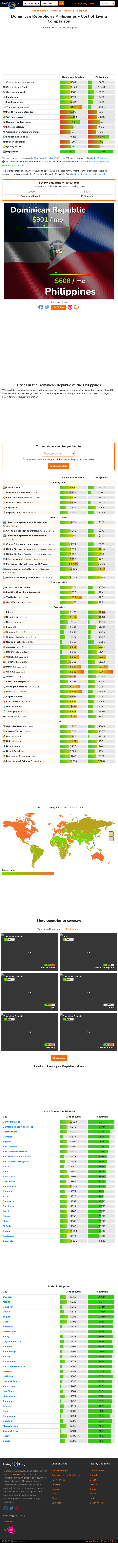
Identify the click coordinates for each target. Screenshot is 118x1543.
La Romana (9, 1181)
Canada (94, 1475)
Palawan (8, 1346)
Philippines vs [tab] (73, 929)
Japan (93, 1493)
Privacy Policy (108, 1541)
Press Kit (8, 1521)
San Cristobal (10, 1146)
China (93, 1489)
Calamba (8, 1401)
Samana (7, 1191)
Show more (59, 1058)
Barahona (8, 1206)
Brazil (93, 1479)
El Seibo (7, 1226)
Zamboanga (9, 1351)
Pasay (6, 1435)
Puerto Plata (10, 1131)
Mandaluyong (10, 1426)
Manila (6, 1301)
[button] (40, 306)
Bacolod (7, 1421)
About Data (92, 1541)
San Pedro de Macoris (15, 1151)
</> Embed (58, 307)
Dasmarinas (9, 1331)
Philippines (81, 10)
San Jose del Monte (14, 1366)
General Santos (12, 1381)
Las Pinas (8, 1391)
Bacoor (7, 1356)
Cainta (6, 1441)
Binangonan (9, 1416)
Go (61, 3)
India (92, 1498)
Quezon (7, 1297)
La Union (8, 1376)
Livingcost (72, 27)
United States (97, 1470)
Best (92, 3)
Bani (5, 1171)
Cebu (5, 1321)
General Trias (10, 1431)
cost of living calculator (16, 1474)
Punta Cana (9, 1186)
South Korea (96, 1502)
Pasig (6, 1336)
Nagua (6, 1216)
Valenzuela (9, 1386)
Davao (6, 1311)
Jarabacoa (8, 1236)
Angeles (7, 1406)
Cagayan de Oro (12, 1341)
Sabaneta (8, 1201)
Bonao (6, 1166)
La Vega (7, 1136)
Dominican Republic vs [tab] (49, 929)
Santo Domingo (11, 1121)
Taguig (6, 1316)
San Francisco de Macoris (17, 1156)
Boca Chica (9, 1176)
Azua (5, 1196)
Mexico (93, 1484)
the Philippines (100, 158)
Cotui (6, 1211)
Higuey (7, 1141)
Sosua (6, 1231)
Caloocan (8, 1306)
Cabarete (8, 1241)
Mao (5, 1221)
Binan (6, 1411)
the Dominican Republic (42, 158)
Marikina (7, 1371)
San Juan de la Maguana (16, 1161)
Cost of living (79, 3)
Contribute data (58, 466)
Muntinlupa (9, 1396)
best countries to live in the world (88, 174)
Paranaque (9, 1361)
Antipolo (8, 1326)
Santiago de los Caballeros (18, 1126)
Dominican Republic (60, 10)
